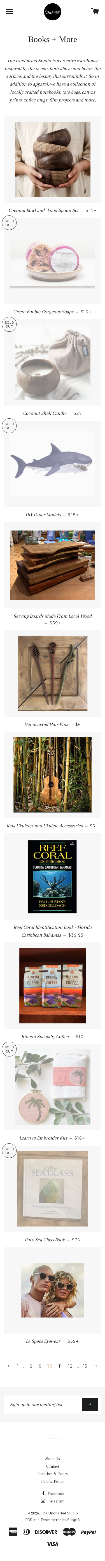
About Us (52, 1458)
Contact (52, 1466)
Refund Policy (52, 1481)
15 (85, 1366)
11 (60, 1366)
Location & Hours (53, 1474)
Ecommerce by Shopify (60, 1520)
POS (28, 1520)
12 (70, 1366)
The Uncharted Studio (59, 1513)
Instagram (55, 1501)
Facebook (55, 1493)
